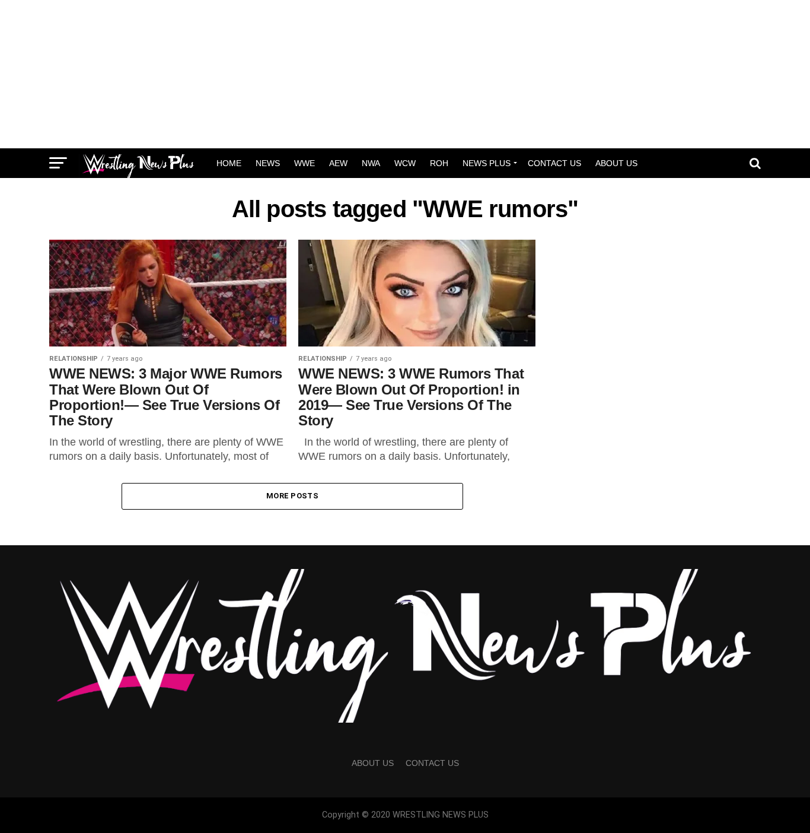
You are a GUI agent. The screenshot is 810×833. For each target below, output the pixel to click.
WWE (304, 163)
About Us (616, 163)
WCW (405, 163)
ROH (439, 163)
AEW (338, 163)
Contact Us (554, 163)
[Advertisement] (405, 74)
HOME (228, 163)
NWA (371, 163)
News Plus (487, 163)
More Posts (292, 495)
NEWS (268, 163)
